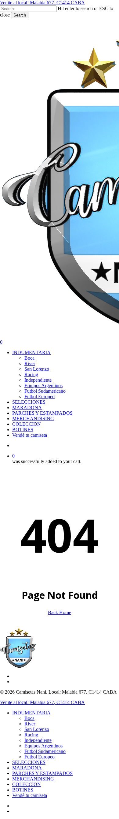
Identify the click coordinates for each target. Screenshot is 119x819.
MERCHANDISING (33, 778)
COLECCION (26, 784)
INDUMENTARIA (31, 712)
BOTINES (22, 789)
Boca (29, 718)
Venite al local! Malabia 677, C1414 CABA (42, 2)
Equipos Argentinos (43, 745)
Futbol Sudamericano (45, 751)
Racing (31, 734)
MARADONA (27, 767)
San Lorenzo (36, 729)
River (29, 723)
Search (19, 15)
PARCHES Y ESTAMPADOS (42, 773)
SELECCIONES (28, 762)
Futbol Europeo (39, 756)
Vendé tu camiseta (29, 795)
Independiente (38, 740)
